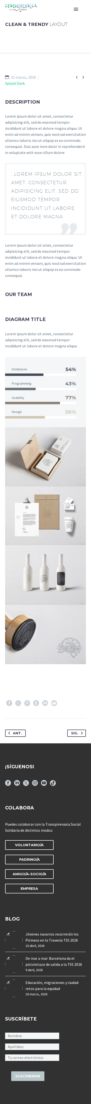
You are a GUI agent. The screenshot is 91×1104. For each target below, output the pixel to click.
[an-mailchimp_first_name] (32, 1035)
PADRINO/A (29, 859)
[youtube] (44, 784)
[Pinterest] (27, 703)
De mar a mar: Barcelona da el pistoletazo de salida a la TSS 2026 (53, 961)
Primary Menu (76, 9)
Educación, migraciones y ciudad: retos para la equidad (52, 985)
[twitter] (26, 784)
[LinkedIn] (45, 703)
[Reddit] (54, 703)
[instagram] (35, 784)
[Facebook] (9, 703)
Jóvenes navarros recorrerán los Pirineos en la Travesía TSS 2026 (52, 937)
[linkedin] (17, 784)
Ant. (17, 733)
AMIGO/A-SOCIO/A (29, 874)
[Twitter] (18, 703)
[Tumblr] (36, 703)
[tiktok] (53, 784)
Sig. (74, 733)
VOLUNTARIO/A (29, 845)
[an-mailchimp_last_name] (32, 1046)
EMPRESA (29, 888)
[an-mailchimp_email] (32, 1057)
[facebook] (8, 784)
